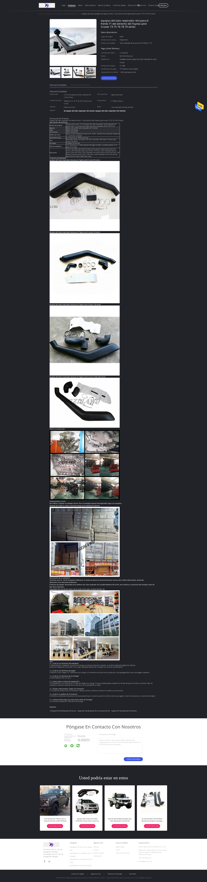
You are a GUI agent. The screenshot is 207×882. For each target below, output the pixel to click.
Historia (96, 847)
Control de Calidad (77, 874)
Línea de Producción (123, 853)
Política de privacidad (115, 874)
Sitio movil (132, 874)
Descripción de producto (80, 85)
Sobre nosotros (90, 5)
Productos (72, 5)
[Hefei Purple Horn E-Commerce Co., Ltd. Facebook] (44, 861)
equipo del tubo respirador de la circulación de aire (94, 711)
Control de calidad (119, 5)
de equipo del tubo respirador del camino (63, 711)
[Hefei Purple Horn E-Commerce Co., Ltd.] (67, 746)
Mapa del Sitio (96, 874)
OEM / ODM (120, 847)
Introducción (97, 856)
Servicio (96, 850)
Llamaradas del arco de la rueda (80, 865)
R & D (118, 850)
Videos (80, 5)
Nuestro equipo (98, 853)
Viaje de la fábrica (104, 5)
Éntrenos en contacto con (137, 5)
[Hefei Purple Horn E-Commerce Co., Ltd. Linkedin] (49, 861)
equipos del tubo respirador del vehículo (124, 711)
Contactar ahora (109, 78)
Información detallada (58, 85)
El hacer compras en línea (157, 5)
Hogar (64, 5)
